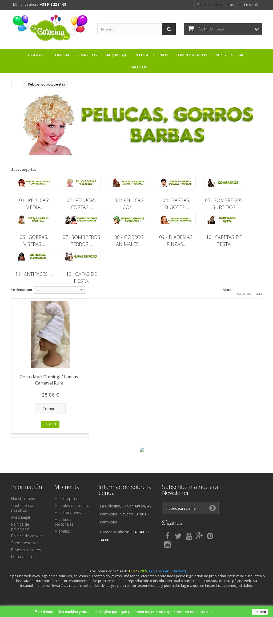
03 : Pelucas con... (128, 203)
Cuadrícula (244, 294)
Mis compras (65, 498)
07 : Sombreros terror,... (81, 240)
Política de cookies (27, 535)
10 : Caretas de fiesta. (224, 240)
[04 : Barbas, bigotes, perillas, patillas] (176, 182)
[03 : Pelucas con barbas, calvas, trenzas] (129, 182)
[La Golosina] (50, 28)
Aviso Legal (20, 517)
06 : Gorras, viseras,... (34, 240)
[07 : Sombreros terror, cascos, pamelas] (81, 219)
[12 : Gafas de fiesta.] (81, 256)
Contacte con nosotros (215, 4)
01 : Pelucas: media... (34, 203)
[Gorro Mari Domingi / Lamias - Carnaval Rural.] (50, 334)
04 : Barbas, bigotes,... (176, 203)
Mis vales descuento (71, 505)
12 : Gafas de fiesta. (81, 277)
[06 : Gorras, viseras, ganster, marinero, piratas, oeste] (34, 219)
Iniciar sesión (249, 4)
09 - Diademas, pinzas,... (176, 240)
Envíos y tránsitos (26, 549)
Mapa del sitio (23, 556)
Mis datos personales (64, 522)
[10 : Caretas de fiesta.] (223, 219)
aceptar (260, 612)
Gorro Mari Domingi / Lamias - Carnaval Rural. (50, 380)
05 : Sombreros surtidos (224, 203)
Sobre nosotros (24, 542)
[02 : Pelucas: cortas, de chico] (81, 182)
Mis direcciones (67, 512)
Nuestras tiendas (26, 498)
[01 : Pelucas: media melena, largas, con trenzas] (34, 182)
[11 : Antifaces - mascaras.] (34, 256)
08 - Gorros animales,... (128, 240)
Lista (258, 294)
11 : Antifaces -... (34, 274)
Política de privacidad (20, 526)
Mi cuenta (67, 487)
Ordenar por (22, 289)
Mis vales (62, 531)
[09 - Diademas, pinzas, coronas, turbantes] (176, 219)
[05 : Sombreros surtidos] (223, 182)
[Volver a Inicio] (17, 84)
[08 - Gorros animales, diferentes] (129, 219)
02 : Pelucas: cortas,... (82, 203)
